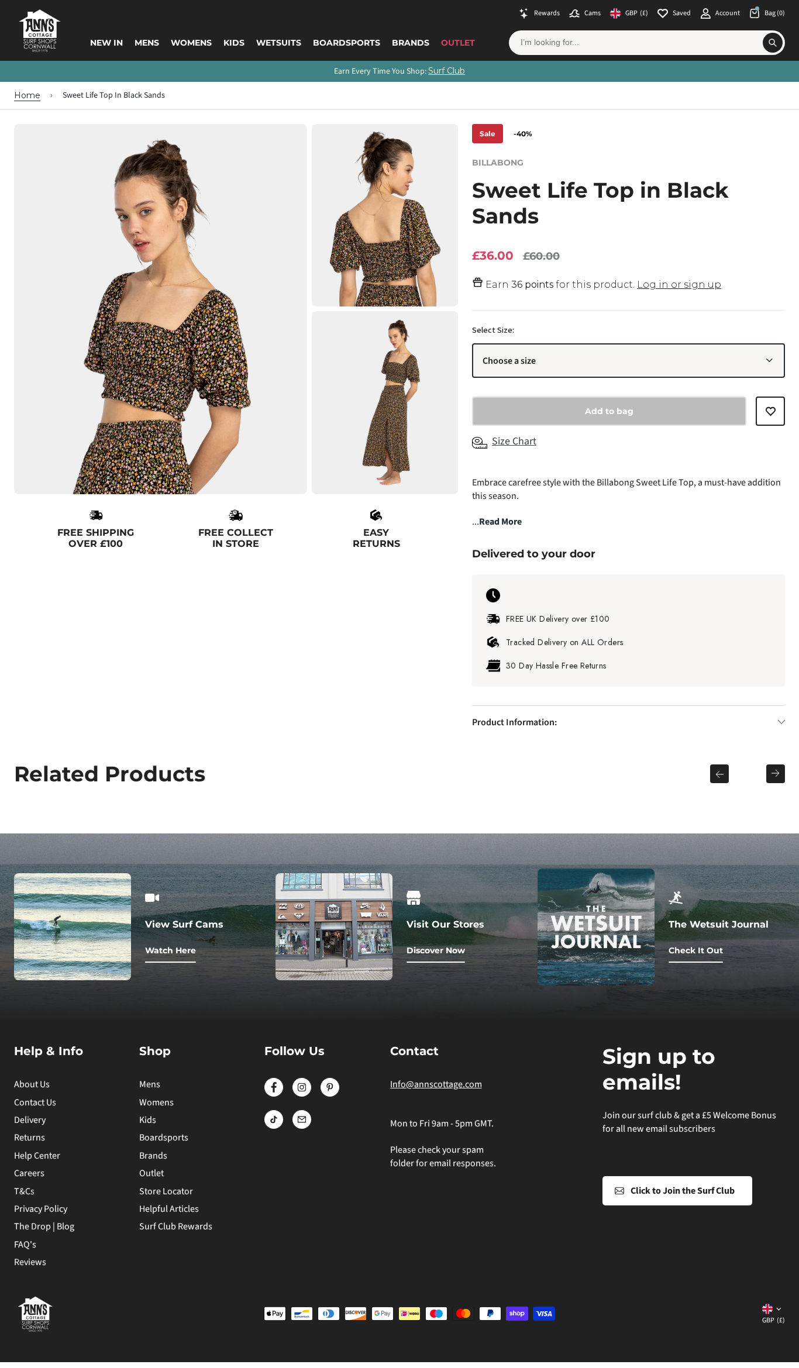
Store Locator (166, 1191)
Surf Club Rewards (175, 1226)
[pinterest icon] (330, 1093)
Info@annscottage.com (436, 1084)
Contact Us (35, 1102)
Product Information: (514, 722)
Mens (147, 43)
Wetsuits (278, 43)
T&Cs (24, 1191)
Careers (29, 1173)
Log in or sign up (679, 284)
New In (106, 43)
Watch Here (170, 950)
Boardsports (346, 43)
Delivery (30, 1120)
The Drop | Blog (44, 1226)
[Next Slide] (775, 773)
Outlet (458, 43)
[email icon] (301, 1125)
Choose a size (509, 360)
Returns (29, 1137)
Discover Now (436, 950)
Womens (191, 43)
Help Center (37, 1155)
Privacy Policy (40, 1208)
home (27, 95)
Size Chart (514, 441)
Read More (500, 521)
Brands (410, 43)
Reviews (30, 1262)
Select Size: (493, 330)
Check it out (696, 950)
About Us (32, 1084)
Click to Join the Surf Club (683, 1190)
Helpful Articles (169, 1208)
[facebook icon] (273, 1093)
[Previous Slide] (719, 773)
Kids (233, 43)
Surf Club (446, 71)
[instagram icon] (301, 1093)
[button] (770, 416)
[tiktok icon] (273, 1125)
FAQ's (25, 1244)
